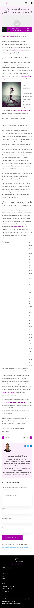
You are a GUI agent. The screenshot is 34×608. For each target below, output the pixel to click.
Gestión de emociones (17, 30)
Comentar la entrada (12, 537)
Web (2, 527)
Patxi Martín (16, 28)
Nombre (4, 508)
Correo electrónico (7, 518)
